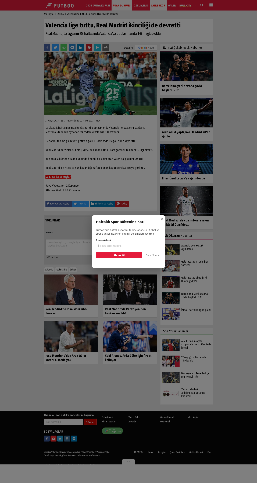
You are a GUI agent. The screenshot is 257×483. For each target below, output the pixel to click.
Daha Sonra (152, 255)
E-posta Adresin (104, 240)
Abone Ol (119, 255)
